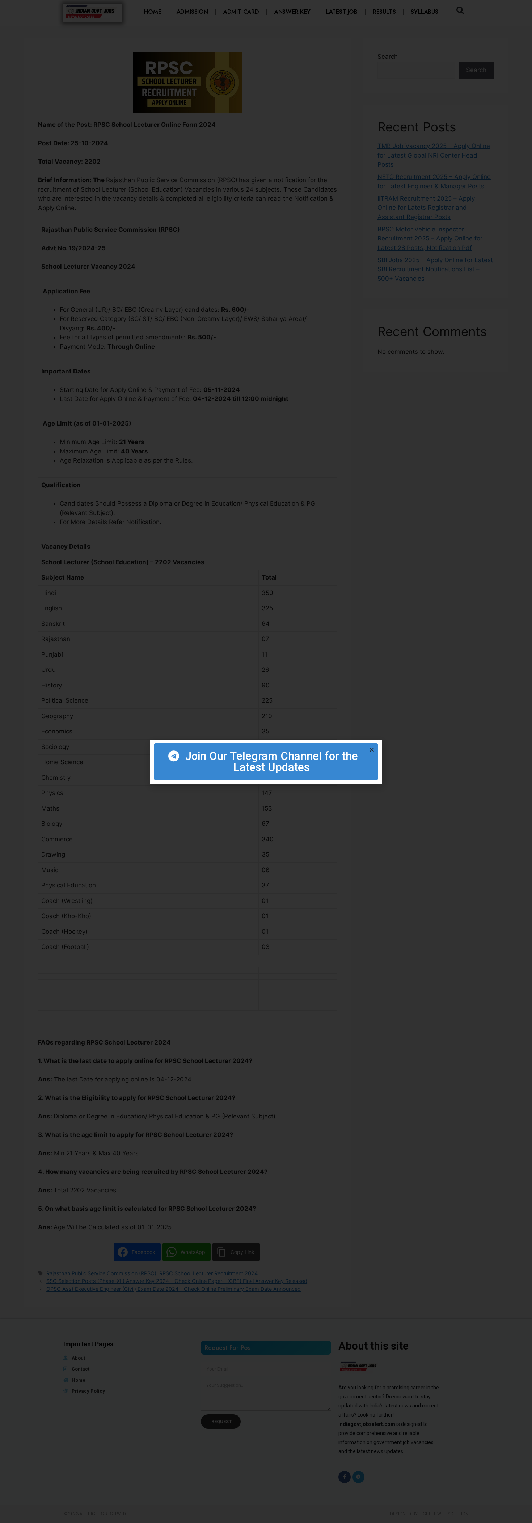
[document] (266, 761)
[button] (372, 749)
